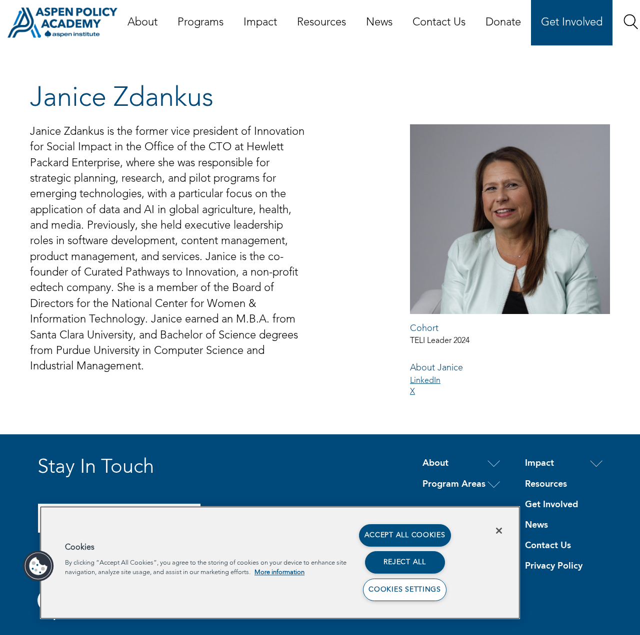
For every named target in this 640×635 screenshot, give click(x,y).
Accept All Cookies (405, 535)
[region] (280, 562)
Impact (260, 22)
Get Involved (571, 22)
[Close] (499, 531)
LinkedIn (425, 381)
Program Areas (454, 484)
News (379, 22)
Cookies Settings (404, 589)
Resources (321, 22)
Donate (503, 22)
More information (279, 572)
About (143, 22)
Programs (201, 22)
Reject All (405, 562)
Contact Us (439, 22)
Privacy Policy (553, 566)
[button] (630, 21)
